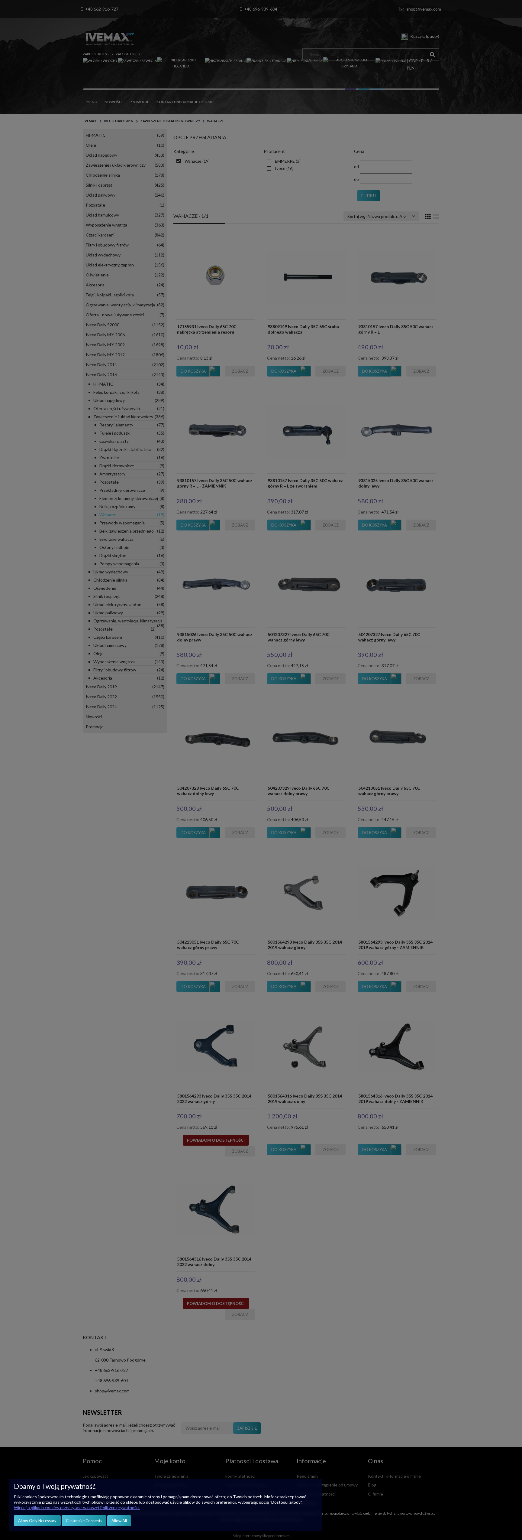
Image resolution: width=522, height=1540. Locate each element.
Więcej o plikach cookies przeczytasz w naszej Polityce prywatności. (77, 1507)
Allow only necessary (37, 1520)
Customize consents (84, 1520)
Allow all (119, 1520)
